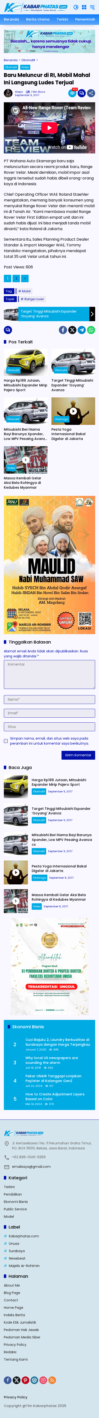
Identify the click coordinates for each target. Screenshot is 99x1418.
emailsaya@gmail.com (31, 1166)
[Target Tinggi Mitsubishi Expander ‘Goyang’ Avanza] (73, 362)
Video (25, 67)
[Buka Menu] (84, 7)
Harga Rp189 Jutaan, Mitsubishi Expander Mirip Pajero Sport (25, 385)
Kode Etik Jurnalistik (20, 1322)
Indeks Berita (14, 1315)
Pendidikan (13, 1194)
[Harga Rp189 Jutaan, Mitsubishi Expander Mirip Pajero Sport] (26, 362)
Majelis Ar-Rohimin (24, 1265)
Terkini (9, 1187)
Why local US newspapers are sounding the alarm (51, 1060)
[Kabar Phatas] (36, 7)
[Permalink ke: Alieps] (9, 93)
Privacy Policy (15, 1344)
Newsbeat (17, 1258)
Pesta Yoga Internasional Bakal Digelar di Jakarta (68, 434)
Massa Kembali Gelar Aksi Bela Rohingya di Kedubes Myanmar (22, 483)
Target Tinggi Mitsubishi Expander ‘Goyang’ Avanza (72, 385)
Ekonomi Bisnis (16, 1201)
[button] (76, 7)
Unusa (14, 1243)
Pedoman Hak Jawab (21, 1329)
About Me (12, 1285)
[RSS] (52, 1380)
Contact (11, 1300)
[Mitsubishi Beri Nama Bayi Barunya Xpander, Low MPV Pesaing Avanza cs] (26, 411)
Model (9, 1216)
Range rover (34, 299)
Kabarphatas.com (24, 1236)
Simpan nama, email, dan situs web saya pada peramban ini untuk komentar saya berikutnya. (49, 741)
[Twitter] (72, 330)
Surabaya (17, 1251)
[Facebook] (63, 330)
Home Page (13, 1307)
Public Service (15, 1209)
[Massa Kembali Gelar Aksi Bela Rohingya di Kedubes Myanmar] (26, 459)
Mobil (26, 291)
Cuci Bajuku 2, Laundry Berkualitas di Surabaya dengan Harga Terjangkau (57, 1042)
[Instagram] (43, 1380)
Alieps (19, 92)
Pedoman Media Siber (22, 1337)
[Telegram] (82, 330)
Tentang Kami (16, 1359)
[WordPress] (34, 1380)
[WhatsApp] (91, 330)
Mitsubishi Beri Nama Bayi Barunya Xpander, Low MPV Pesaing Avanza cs (25, 434)
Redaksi (10, 1352)
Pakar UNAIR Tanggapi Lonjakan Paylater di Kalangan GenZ (53, 1078)
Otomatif (11, 67)
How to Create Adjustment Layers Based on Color (55, 1096)
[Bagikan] (91, 93)
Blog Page (12, 1292)
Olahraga (61, 419)
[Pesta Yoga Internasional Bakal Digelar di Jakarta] (73, 411)
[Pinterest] (25, 1380)
